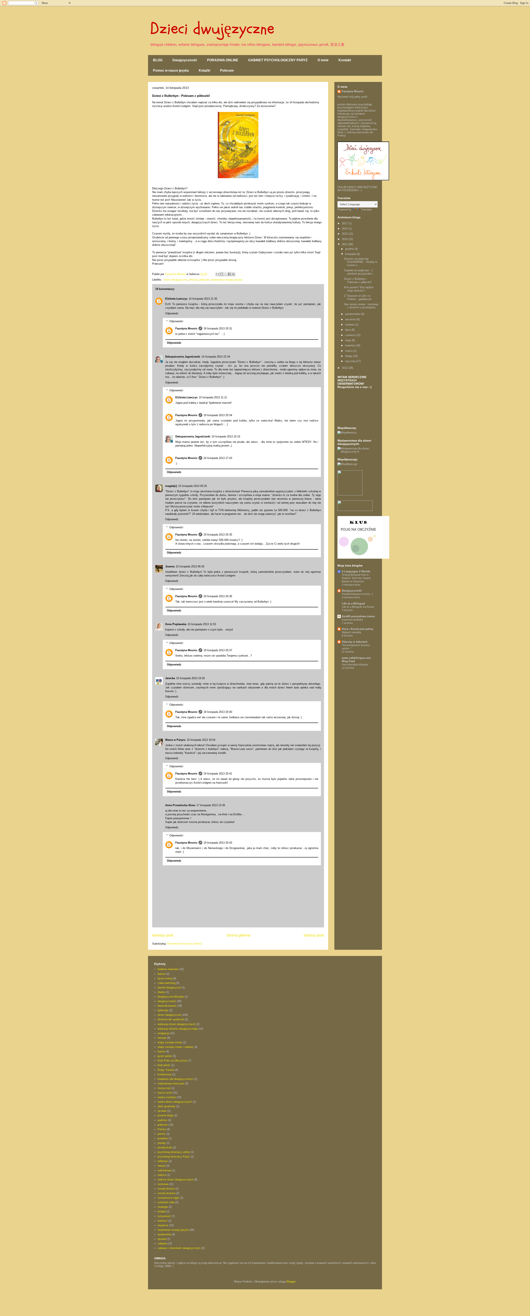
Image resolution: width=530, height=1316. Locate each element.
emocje (193, 279)
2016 (345, 228)
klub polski (164, 1065)
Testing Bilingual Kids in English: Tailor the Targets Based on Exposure (356, 578)
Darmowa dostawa (352, 619)
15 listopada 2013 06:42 (190, 566)
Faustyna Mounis (186, 328)
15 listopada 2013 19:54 (201, 739)
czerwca (350, 335)
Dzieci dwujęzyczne (212, 28)
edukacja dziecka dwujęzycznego (178, 1028)
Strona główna (238, 935)
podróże (162, 1120)
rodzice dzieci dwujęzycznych (175, 1179)
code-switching (166, 983)
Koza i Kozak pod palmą (357, 628)
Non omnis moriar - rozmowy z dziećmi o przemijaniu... (361, 306)
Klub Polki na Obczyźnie (172, 1060)
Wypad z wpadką (351, 632)
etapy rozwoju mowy (170, 1042)
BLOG (158, 60)
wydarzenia (164, 1234)
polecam (204, 279)
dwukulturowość (167, 1005)
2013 (345, 244)
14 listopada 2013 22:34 (215, 356)
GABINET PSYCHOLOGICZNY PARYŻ (278, 60)
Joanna (170, 566)
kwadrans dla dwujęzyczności (175, 1079)
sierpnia (350, 324)
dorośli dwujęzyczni (169, 987)
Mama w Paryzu (175, 739)
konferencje (164, 1074)
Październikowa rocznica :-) (357, 594)
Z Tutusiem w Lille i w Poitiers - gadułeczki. (358, 297)
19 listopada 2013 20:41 (218, 773)
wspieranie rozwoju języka (226, 279)
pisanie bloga (165, 1115)
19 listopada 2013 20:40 (218, 711)
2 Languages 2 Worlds (356, 571)
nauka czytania (167, 1097)
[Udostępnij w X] (225, 274)
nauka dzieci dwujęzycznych (175, 1101)
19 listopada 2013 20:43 (218, 842)
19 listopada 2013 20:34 (218, 415)
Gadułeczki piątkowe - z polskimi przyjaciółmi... (359, 272)
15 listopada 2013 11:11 (213, 397)
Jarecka (170, 678)
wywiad (162, 1238)
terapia (162, 1211)
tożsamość (164, 1216)
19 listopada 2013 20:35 (218, 534)
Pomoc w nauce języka (171, 70)
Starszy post (314, 935)
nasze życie (165, 1092)
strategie (163, 1206)
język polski (165, 1056)
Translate (366, 209)
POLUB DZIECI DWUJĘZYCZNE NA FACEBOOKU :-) (357, 189)
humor (161, 1051)
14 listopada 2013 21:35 (203, 298)
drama (161, 992)
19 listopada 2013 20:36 (218, 596)
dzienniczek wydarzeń (171, 1019)
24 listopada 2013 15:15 (226, 436)
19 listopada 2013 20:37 (218, 650)
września (351, 319)
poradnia (163, 1138)
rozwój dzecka (166, 1188)
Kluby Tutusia (166, 1069)
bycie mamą (165, 978)
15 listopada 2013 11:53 (202, 624)
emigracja (163, 1033)
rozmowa (163, 1184)
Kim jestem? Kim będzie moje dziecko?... (358, 289)
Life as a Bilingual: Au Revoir (358, 606)
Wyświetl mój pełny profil (352, 96)
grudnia (350, 248)
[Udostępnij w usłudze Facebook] (229, 274)
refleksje (163, 1161)
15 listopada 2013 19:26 (190, 678)
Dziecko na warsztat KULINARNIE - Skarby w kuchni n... (360, 262)
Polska (162, 1129)
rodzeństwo (164, 1170)
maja (348, 340)
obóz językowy (166, 1106)
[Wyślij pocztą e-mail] (218, 274)
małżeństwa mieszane (171, 1083)
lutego (349, 356)
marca (349, 350)
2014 (345, 239)
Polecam (227, 70)
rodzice (162, 1175)
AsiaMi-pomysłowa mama (358, 616)
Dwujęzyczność (184, 60)
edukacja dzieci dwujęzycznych (176, 1024)
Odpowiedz (171, 313)
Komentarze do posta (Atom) (184, 943)
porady (162, 1142)
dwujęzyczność (167, 1001)
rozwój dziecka (166, 1193)
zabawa (162, 1243)
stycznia (350, 361)
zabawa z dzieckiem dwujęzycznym (179, 1248)
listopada (351, 254)
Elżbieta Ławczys (176, 298)
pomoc (162, 1133)
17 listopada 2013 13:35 (210, 805)
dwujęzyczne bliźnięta (171, 996)
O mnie (323, 60)
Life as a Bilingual (353, 603)
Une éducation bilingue (355, 664)
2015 (345, 233)
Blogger (291, 1281)
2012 (345, 367)
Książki (204, 70)
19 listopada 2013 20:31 (218, 328)
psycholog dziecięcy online (174, 1152)
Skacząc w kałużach (354, 641)
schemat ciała (166, 1202)
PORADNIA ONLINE (222, 60)
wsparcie (163, 1225)
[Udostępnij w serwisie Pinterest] (233, 274)
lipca (348, 329)
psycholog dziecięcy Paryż (174, 1156)
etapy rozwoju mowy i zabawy (175, 1046)
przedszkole (165, 1147)
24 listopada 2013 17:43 (218, 458)
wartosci (162, 1220)
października (353, 314)
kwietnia (350, 345)
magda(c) (171, 485)
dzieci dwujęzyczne (175, 279)
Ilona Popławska (175, 624)
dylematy (163, 1010)
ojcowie (162, 1110)
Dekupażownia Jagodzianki (182, 356)
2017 (345, 223)
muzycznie (164, 1088)
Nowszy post (162, 935)
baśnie (161, 973)
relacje (161, 1165)
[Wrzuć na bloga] (221, 274)
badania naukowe (168, 969)
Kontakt (344, 60)
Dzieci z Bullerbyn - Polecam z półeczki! (358, 280)
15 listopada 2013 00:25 (192, 485)
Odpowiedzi (176, 321)
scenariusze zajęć (168, 1197)
